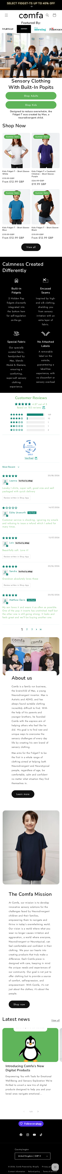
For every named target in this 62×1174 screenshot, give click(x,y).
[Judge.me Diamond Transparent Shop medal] (29, 446)
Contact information (16, 1171)
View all (31, 247)
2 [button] (27, 629)
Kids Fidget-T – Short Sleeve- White (16, 172)
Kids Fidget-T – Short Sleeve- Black (45, 228)
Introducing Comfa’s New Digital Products (25, 1068)
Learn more (23, 794)
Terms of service (50, 1171)
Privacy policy (48, 1166)
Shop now (19, 1004)
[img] (9, 476)
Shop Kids (31, 105)
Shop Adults (31, 95)
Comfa (19, 1166)
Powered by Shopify (30, 1166)
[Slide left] (24, 1111)
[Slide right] (37, 1111)
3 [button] (32, 629)
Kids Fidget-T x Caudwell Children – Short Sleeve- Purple (43, 174)
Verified (29, 458)
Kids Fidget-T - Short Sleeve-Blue (16, 228)
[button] (6, 15)
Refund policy (34, 1171)
